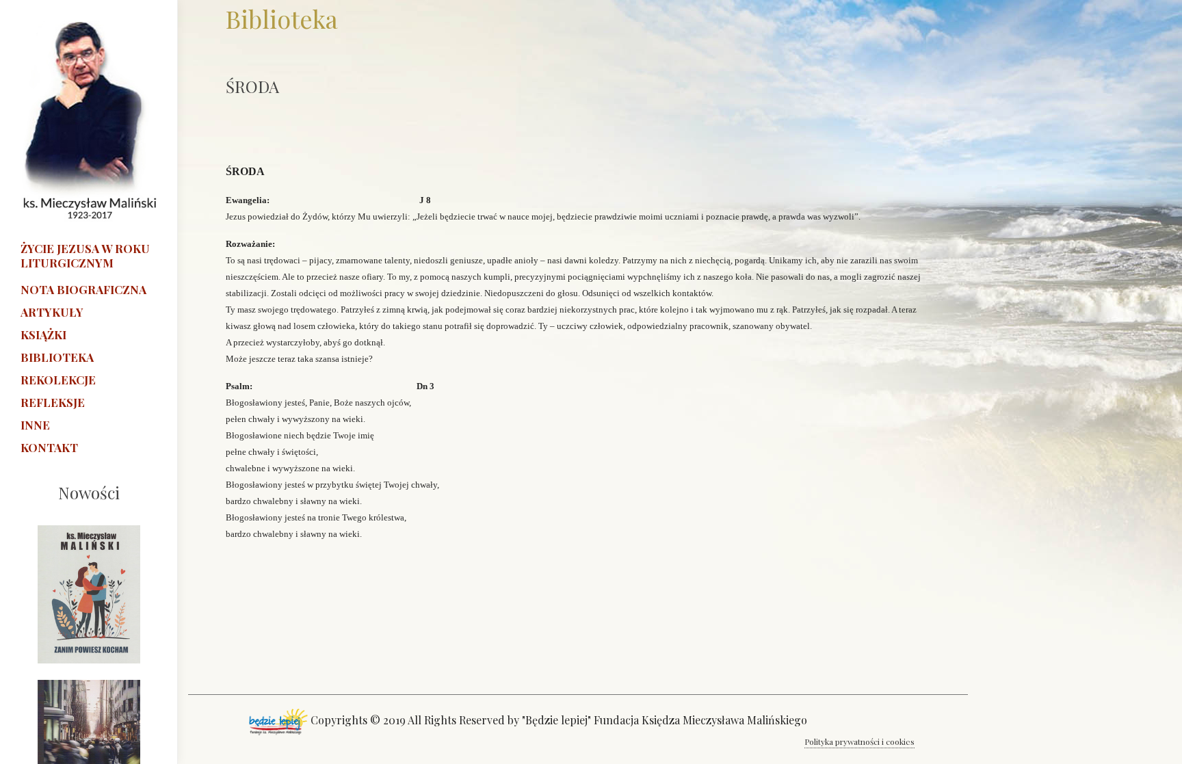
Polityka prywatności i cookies (859, 741)
